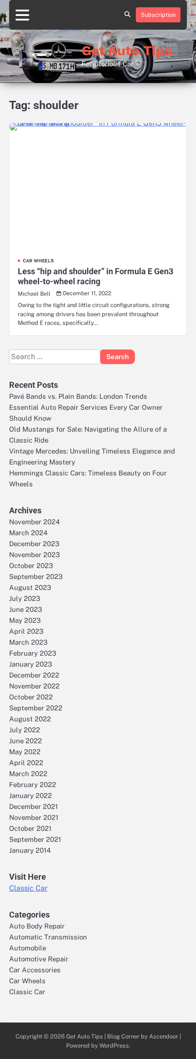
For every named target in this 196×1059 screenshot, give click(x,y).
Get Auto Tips (127, 50)
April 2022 (26, 763)
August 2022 (30, 719)
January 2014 (30, 850)
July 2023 (24, 598)
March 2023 (28, 642)
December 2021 (33, 806)
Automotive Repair (38, 959)
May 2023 (25, 620)
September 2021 (35, 839)
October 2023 (31, 565)
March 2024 (28, 533)
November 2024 (34, 522)
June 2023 (25, 609)
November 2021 (33, 817)
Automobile (27, 948)
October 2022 (31, 697)
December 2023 (34, 544)
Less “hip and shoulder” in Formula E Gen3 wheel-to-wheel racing (95, 276)
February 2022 (32, 784)
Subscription (158, 14)
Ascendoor (163, 1036)
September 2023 (35, 576)
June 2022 (25, 741)
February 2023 (32, 653)
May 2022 (25, 752)
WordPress (114, 1045)
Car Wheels (38, 260)
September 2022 (35, 708)
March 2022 (28, 773)
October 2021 (30, 828)
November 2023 (34, 554)
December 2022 (34, 675)
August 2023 (30, 587)
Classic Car (28, 888)
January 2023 (30, 664)
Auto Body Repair (37, 926)
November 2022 (34, 686)
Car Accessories (35, 970)
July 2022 (24, 730)
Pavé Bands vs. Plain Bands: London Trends (78, 396)
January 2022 (30, 795)
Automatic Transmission (48, 937)
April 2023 (26, 631)
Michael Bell (34, 293)
